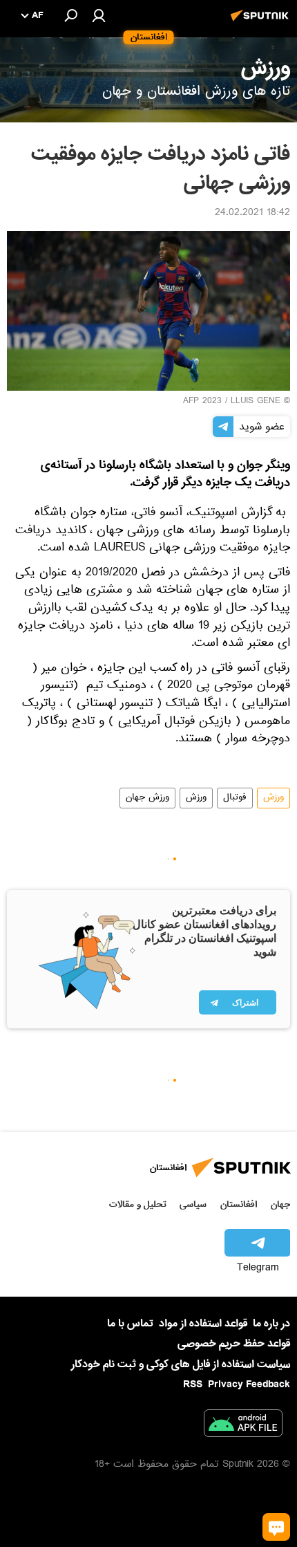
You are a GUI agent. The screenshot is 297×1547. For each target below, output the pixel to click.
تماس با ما (130, 1324)
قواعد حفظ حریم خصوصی (234, 1343)
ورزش (273, 798)
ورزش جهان (147, 798)
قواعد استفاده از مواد (203, 1323)
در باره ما (271, 1323)
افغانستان (238, 1204)
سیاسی (193, 1204)
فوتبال (235, 798)
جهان (280, 1204)
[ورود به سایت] (99, 15)
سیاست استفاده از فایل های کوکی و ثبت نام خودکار (180, 1364)
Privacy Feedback (249, 1384)
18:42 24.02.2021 (252, 213)
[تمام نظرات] (276, 1527)
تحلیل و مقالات (137, 1204)
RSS (192, 1384)
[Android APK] (243, 1426)
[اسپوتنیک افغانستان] (261, 23)
